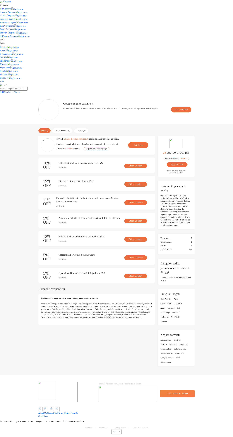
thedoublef (164, 317)
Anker (162, 308)
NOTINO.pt (165, 312)
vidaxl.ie (163, 344)
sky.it (178, 358)
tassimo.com (179, 353)
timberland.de (165, 349)
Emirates (4, 74)
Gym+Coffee (176, 317)
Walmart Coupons (8, 19)
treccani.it (183, 344)
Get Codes (138, 145)
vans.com (173, 344)
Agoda (3, 71)
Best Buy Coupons (8, 22)
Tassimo (163, 321)
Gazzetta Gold (165, 304)
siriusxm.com (165, 362)
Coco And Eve (166, 299)
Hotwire (4, 64)
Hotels (3, 50)
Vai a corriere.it (181, 109)
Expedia (4, 47)
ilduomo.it (178, 304)
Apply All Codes (175, 164)
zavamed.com (165, 340)
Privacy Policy (63, 413)
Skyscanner (5, 67)
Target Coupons (7, 29)
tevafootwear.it (166, 353)
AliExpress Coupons (9, 36)
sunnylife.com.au (167, 358)
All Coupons (5, 9)
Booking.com (6, 54)
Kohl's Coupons (7, 26)
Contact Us (52, 413)
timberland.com (180, 349)
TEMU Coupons (7, 15)
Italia (115, 432)
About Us (42, 413)
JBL (178, 308)
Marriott (3, 57)
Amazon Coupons (8, 12)
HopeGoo (4, 78)
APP (2, 81)
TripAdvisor (5, 61)
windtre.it (177, 340)
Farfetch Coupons (8, 33)
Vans (176, 299)
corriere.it (176, 312)
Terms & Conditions (140, 428)
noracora (171, 308)
